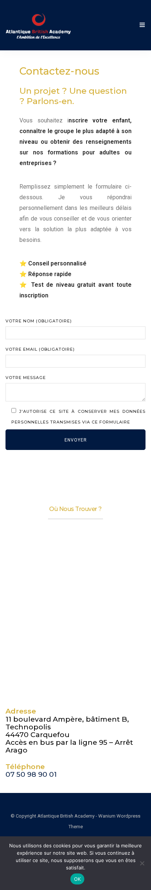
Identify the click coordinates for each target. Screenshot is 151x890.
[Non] (142, 863)
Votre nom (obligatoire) (38, 321)
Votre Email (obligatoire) (40, 349)
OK (77, 879)
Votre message (25, 377)
